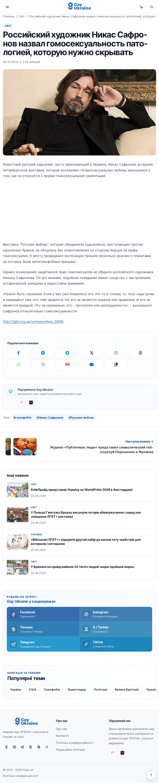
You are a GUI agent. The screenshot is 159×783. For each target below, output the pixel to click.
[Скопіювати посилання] (116, 365)
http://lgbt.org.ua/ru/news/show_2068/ (33, 321)
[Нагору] (151, 775)
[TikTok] (46, 747)
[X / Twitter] (30, 747)
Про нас (61, 729)
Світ (21, 16)
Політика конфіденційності (74, 742)
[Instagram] (116, 353)
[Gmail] (67, 365)
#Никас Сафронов (50, 417)
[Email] (91, 365)
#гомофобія (22, 417)
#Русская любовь (81, 417)
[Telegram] (67, 353)
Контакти (62, 736)
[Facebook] (18, 353)
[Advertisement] (79, 213)
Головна (8, 16)
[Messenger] (43, 353)
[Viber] (43, 365)
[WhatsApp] (18, 365)
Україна (36, 534)
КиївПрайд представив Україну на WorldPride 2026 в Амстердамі (81, 490)
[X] (91, 353)
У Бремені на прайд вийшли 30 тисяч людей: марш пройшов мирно (82, 567)
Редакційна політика (70, 749)
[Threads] (140, 353)
